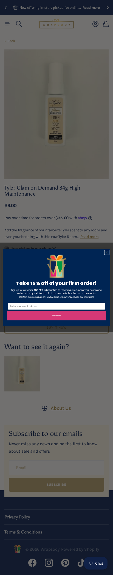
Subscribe (56, 315)
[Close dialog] (106, 252)
